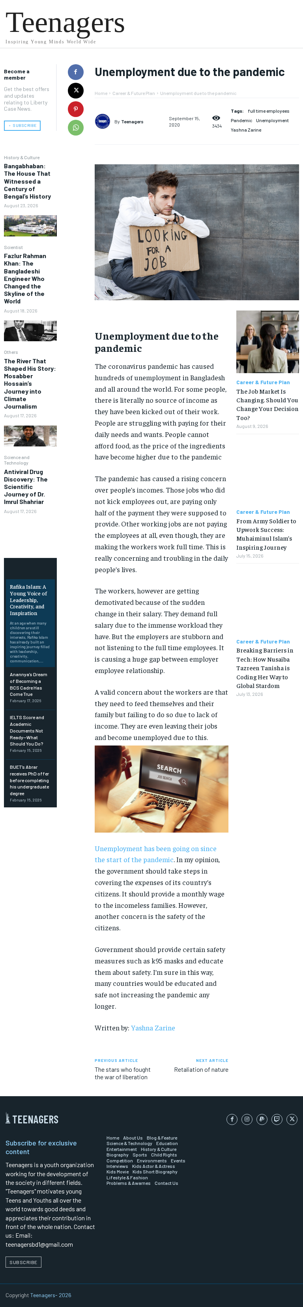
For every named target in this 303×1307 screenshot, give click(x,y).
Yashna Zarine (246, 129)
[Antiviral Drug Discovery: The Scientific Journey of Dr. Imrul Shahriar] (30, 531)
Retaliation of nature (201, 1069)
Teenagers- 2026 (50, 1295)
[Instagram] (246, 1119)
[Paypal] (261, 1119)
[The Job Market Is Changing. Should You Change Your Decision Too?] (267, 341)
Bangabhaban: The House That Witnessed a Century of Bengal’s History (27, 181)
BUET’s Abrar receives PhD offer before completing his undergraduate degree (29, 780)
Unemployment (272, 120)
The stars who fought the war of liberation (123, 1072)
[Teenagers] (104, 121)
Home (101, 93)
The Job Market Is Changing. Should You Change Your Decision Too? (267, 404)
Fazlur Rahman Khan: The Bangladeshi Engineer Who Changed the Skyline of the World (25, 278)
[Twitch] (276, 1119)
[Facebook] (76, 72)
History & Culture (21, 157)
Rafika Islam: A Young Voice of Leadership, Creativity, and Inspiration (28, 599)
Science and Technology (17, 459)
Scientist (13, 247)
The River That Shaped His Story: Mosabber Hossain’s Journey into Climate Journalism (30, 383)
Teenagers (132, 121)
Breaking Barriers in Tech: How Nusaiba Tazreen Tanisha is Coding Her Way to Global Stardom (265, 667)
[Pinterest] (76, 109)
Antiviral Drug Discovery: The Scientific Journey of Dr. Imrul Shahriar (26, 487)
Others (11, 352)
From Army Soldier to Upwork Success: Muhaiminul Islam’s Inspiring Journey (266, 534)
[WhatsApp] (76, 128)
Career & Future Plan (133, 93)
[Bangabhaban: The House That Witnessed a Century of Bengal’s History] (30, 225)
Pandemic (241, 120)
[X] (76, 91)
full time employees (269, 110)
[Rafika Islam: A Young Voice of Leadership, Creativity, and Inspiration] (30, 569)
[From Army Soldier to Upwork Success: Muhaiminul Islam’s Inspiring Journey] (267, 471)
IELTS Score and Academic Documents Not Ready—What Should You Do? (27, 730)
